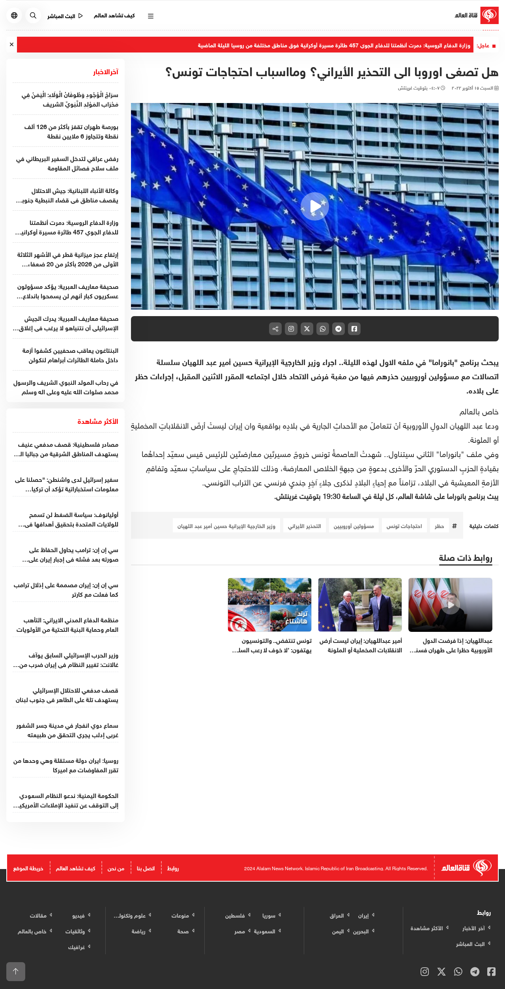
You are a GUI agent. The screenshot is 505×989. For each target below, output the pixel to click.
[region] (315, 206)
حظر (439, 525)
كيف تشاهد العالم (114, 14)
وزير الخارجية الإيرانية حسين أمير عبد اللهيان (226, 525)
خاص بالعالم (479, 410)
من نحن (116, 867)
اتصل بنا (146, 867)
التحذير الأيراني (304, 525)
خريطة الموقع (28, 867)
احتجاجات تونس (404, 525)
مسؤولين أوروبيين (354, 525)
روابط (173, 867)
